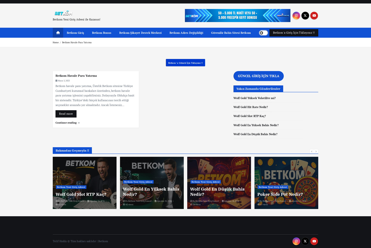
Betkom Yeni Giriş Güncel (72, 201)
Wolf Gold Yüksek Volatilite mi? (254, 98)
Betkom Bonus (101, 33)
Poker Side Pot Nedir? (280, 194)
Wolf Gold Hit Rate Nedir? (250, 107)
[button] (312, 151)
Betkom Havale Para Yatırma (77, 42)
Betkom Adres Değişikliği (186, 33)
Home (56, 42)
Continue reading (66, 122)
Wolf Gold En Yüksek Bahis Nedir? (256, 125)
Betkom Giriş (75, 33)
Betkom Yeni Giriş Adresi (71, 187)
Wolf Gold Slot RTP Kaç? (249, 116)
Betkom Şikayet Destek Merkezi (140, 33)
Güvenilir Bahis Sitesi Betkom (231, 33)
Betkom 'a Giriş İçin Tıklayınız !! (294, 32)
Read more (66, 113)
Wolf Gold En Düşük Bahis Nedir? (255, 134)
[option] (85, 183)
